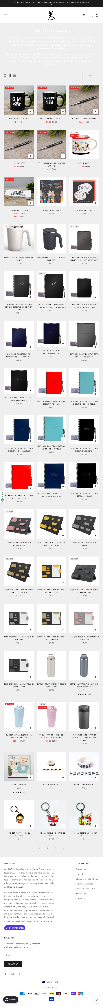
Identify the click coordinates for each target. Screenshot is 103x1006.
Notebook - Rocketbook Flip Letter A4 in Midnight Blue (51, 352)
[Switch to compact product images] (14, 75)
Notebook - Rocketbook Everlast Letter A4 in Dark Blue (51, 495)
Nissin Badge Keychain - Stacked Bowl (51, 834)
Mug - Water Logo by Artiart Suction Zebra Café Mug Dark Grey (84, 738)
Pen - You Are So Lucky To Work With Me (51, 164)
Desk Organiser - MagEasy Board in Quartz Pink (19, 544)
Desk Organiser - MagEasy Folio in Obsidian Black (19, 685)
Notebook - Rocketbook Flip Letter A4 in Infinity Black (19, 399)
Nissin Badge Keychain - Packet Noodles (84, 834)
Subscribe (13, 964)
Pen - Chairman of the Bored (84, 119)
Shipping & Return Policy (87, 878)
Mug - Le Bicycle (84, 163)
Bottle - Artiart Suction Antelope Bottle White (51, 685)
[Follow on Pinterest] (19, 974)
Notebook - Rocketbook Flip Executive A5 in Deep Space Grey (84, 258)
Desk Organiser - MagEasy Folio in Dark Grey (19, 638)
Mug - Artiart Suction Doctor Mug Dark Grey (51, 258)
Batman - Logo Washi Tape (51, 785)
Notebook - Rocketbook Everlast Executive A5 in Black (84, 449)
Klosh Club (81, 893)
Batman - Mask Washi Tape (84, 785)
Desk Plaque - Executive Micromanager (19, 211)
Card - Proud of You (84, 210)
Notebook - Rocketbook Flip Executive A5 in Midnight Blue (19, 355)
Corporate (80, 898)
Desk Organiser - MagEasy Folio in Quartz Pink (84, 638)
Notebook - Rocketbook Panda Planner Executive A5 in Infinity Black (18, 307)
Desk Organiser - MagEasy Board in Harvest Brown (19, 591)
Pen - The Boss (19, 163)
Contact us (81, 869)
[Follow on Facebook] (5, 974)
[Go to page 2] (64, 848)
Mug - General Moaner (19, 119)
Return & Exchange (84, 883)
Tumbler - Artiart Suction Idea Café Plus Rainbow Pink (51, 736)
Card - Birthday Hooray (51, 210)
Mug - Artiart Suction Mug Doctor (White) (19, 258)
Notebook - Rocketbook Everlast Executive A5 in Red (51, 402)
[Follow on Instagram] (12, 974)
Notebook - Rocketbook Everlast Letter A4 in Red (19, 496)
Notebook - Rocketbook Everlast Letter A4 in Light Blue (51, 447)
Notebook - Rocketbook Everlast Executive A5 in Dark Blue (19, 449)
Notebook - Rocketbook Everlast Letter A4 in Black (84, 494)
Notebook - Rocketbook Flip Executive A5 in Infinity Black (84, 306)
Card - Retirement (19, 785)
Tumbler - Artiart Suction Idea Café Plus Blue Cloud (19, 736)
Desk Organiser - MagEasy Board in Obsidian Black (84, 591)
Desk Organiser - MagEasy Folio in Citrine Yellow (51, 591)
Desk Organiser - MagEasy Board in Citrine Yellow (51, 544)
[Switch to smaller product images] (10, 75)
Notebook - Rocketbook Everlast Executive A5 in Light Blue (84, 402)
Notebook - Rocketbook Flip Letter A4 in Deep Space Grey (84, 355)
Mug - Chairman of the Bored (51, 119)
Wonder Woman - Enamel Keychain (19, 834)
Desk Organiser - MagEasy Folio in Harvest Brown (51, 638)
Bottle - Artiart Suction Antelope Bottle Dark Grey (84, 685)
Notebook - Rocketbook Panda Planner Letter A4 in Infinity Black (51, 305)
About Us (80, 874)
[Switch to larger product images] (5, 75)
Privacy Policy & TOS (85, 888)
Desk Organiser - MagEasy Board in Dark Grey (84, 544)
